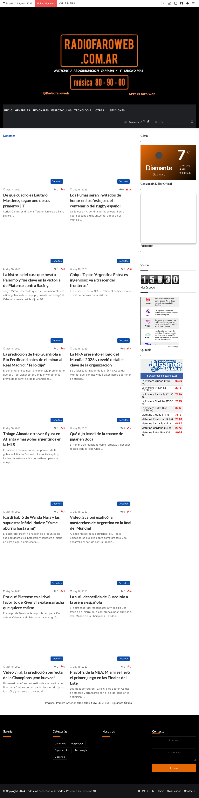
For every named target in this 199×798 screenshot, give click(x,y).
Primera (60, 702)
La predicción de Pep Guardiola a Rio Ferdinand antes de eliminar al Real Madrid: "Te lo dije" (32, 359)
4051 (101, 702)
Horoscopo (173, 346)
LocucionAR (89, 791)
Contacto (158, 731)
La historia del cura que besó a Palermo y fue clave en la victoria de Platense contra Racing (31, 280)
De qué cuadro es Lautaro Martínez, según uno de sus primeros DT (26, 200)
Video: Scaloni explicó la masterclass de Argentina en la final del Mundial (100, 522)
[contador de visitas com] (160, 283)
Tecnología (82, 110)
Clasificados (174, 791)
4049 (87, 702)
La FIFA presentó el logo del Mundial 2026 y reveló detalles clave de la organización (97, 359)
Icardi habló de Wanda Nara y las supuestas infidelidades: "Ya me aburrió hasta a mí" (31, 522)
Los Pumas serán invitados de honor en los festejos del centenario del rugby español (95, 200)
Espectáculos (61, 110)
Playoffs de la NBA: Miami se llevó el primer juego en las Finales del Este (100, 677)
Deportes (60, 756)
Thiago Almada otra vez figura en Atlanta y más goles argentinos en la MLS (32, 439)
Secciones (117, 110)
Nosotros (108, 731)
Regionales (41, 110)
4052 (108, 702)
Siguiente (117, 702)
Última (128, 702)
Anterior (71, 702)
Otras (99, 110)
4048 (80, 702)
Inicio (8, 110)
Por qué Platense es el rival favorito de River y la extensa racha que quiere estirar (33, 602)
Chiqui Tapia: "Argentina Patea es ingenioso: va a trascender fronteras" (99, 280)
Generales (22, 110)
